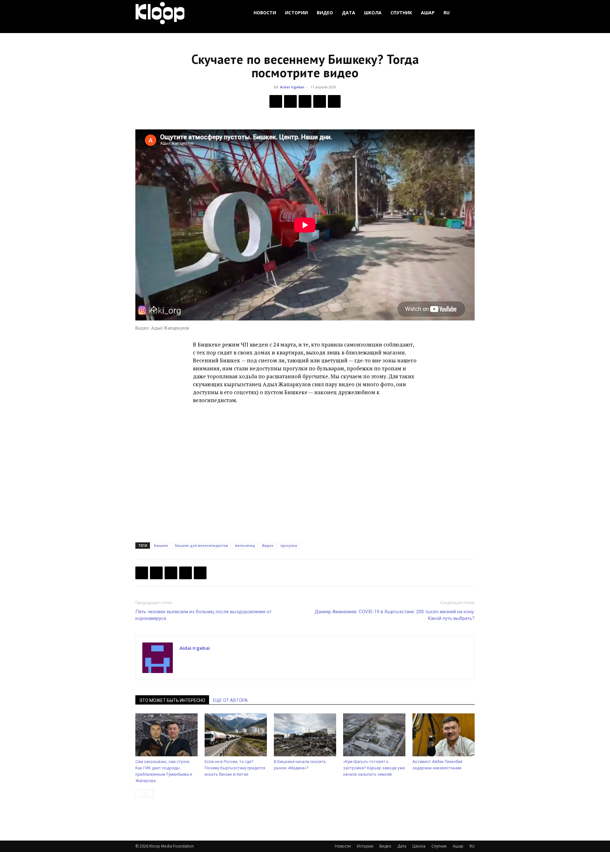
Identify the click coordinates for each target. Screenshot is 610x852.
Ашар (428, 13)
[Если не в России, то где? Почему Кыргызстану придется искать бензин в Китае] (236, 734)
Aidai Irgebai (292, 87)
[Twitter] (290, 101)
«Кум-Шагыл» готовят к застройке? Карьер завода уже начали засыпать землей (374, 768)
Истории (296, 13)
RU (447, 13)
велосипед (245, 545)
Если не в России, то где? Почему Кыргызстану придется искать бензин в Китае (235, 768)
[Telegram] (319, 101)
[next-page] (149, 793)
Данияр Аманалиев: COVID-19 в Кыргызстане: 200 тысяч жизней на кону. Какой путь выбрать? (395, 615)
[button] (467, 13)
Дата (348, 13)
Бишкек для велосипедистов (201, 545)
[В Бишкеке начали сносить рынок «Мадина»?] (305, 734)
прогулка (289, 545)
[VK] (305, 101)
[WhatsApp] (334, 101)
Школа (373, 13)
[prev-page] (139, 793)
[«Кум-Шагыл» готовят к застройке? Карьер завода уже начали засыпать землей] (374, 734)
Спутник (401, 13)
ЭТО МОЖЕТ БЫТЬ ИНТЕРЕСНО (172, 700)
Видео (325, 13)
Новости (265, 13)
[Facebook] (275, 101)
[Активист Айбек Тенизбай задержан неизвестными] (443, 734)
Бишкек (161, 545)
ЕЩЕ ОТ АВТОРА (230, 700)
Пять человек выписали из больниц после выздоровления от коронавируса (203, 615)
